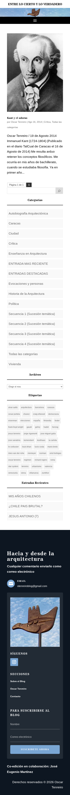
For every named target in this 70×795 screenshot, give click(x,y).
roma (52, 460)
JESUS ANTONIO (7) (23, 516)
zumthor (45, 473)
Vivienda (15, 364)
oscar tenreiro (14, 460)
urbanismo (36, 466)
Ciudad (14, 233)
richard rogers (41, 460)
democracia (53, 414)
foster (57, 420)
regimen (27, 460)
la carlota (53, 440)
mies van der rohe (16, 453)
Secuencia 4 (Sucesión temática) (32, 344)
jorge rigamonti (30, 433)
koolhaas (41, 440)
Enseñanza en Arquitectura (28, 253)
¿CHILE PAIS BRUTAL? (26, 506)
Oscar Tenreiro (18, 122)
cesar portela (14, 414)
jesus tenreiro (14, 433)
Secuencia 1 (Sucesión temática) (32, 314)
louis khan (26, 447)
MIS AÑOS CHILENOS (25, 496)
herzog (55, 427)
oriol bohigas (55, 453)
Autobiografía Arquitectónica (28, 213)
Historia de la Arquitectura (26, 293)
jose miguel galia (48, 433)
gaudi (29, 427)
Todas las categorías (23, 354)
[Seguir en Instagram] (14, 662)
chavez (26, 414)
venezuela (13, 473)
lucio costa (39, 447)
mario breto (53, 447)
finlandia (47, 420)
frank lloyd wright (15, 427)
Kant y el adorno (17, 118)
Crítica (47, 122)
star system (13, 466)
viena (23, 473)
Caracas (15, 223)
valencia (48, 466)
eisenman (12, 420)
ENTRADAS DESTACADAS (28, 273)
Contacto (15, 696)
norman (42, 453)
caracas (50, 407)
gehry (37, 427)
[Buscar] (59, 190)
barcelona (39, 407)
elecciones (25, 420)
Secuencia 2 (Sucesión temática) (32, 324)
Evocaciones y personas (26, 283)
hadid (46, 427)
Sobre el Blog (17, 681)
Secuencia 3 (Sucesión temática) (32, 334)
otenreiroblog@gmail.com (32, 586)
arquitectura (26, 407)
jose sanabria (14, 440)
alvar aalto (13, 407)
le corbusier (13, 447)
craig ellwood (39, 414)
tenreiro (25, 466)
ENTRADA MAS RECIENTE (28, 263)
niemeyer (32, 453)
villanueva (33, 473)
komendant (29, 440)
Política (14, 304)
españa (37, 420)
